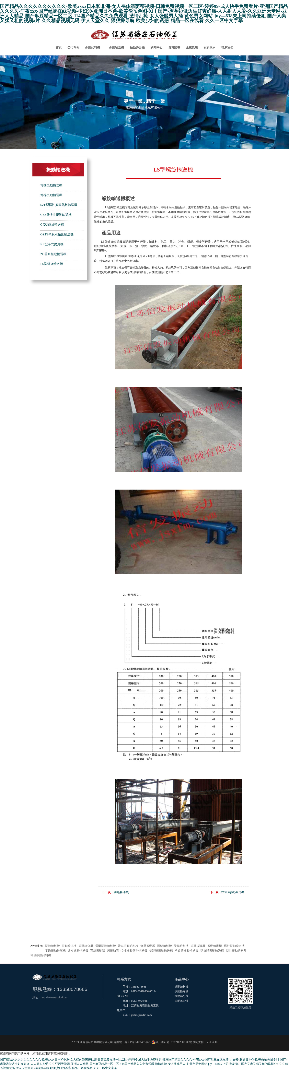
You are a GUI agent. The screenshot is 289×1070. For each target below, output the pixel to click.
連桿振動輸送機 (51, 195)
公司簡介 (73, 47)
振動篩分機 (137, 47)
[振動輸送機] (121, 892)
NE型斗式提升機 (52, 244)
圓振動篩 (113, 950)
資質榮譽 (174, 47)
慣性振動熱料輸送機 (134, 950)
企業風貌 (192, 47)
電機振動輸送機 (51, 185)
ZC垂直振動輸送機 (53, 254)
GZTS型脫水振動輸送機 (57, 234)
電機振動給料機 (105, 945)
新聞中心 (156, 47)
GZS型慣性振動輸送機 (56, 214)
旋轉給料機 (181, 945)
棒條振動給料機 (40, 955)
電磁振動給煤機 (55, 950)
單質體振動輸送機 (186, 950)
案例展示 (209, 47)
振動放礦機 (198, 945)
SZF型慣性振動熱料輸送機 (58, 205)
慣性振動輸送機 (234, 945)
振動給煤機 (214, 945)
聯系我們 (227, 47)
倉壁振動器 (147, 945)
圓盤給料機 (164, 945)
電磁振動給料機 (128, 945)
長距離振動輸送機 (161, 950)
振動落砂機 (181, 1000)
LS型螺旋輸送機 (51, 264)
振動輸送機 (116, 47)
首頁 (59, 47)
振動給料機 (92, 47)
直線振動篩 (97, 950)
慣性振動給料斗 (236, 950)
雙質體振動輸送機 (212, 950)
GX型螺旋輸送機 (52, 224)
